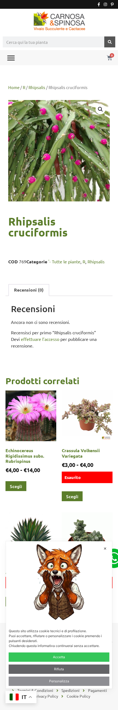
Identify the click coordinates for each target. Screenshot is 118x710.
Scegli (16, 486)
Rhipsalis (37, 87)
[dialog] (59, 615)
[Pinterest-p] (112, 4)
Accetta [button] (59, 657)
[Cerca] (109, 41)
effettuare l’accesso (40, 339)
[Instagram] (105, 4)
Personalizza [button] (59, 681)
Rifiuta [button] (59, 669)
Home (13, 87)
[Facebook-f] (99, 4)
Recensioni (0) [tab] (29, 290)
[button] (11, 58)
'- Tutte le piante (64, 261)
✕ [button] (105, 548)
